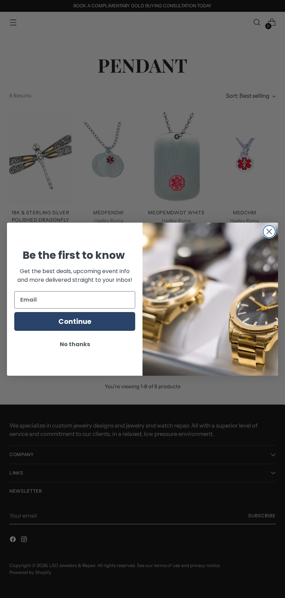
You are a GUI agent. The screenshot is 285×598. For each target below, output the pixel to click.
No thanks (75, 344)
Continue (74, 321)
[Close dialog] (269, 231)
